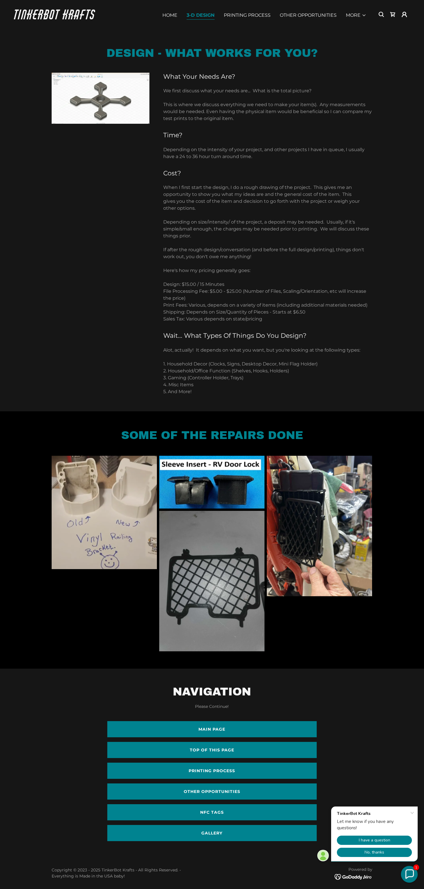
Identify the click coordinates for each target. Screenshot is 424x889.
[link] (69, 17)
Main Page (211, 729)
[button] (356, 15)
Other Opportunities (212, 791)
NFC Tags (212, 812)
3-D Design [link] (201, 15)
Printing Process (212, 770)
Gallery (211, 833)
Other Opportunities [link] (308, 15)
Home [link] (169, 15)
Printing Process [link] (247, 15)
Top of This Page (212, 750)
